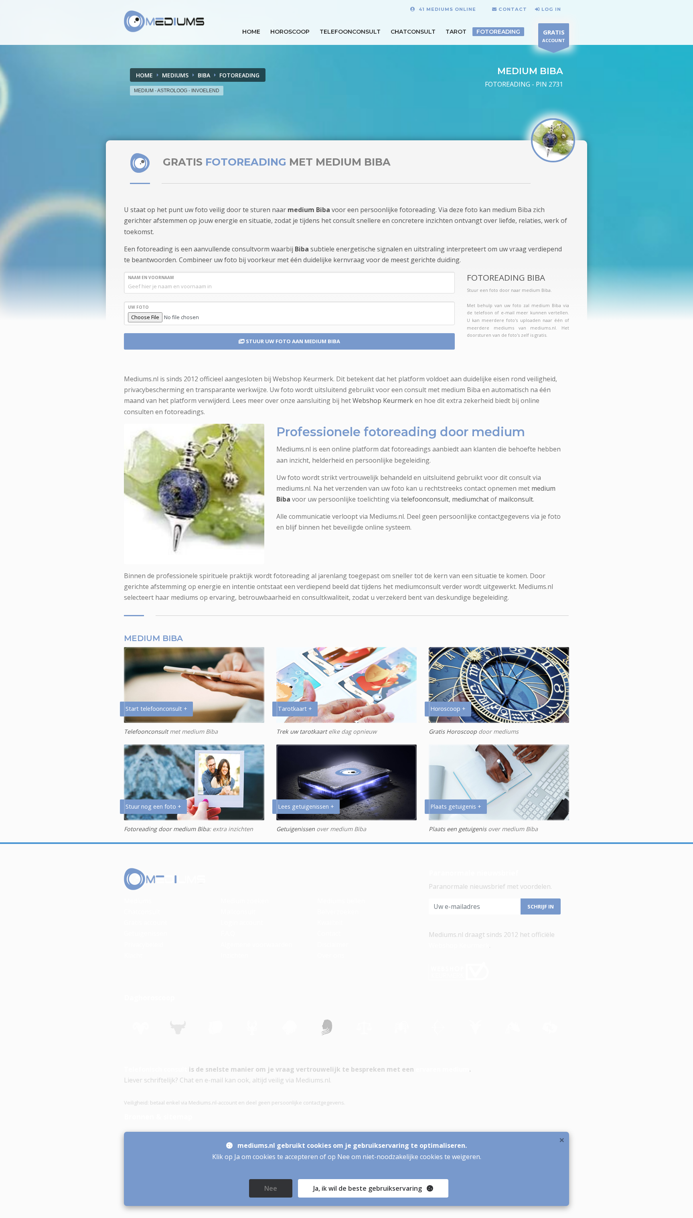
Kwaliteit (330, 922)
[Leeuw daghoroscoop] (289, 1027)
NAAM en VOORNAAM (151, 277)
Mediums (138, 900)
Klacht (133, 955)
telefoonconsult (425, 499)
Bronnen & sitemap (158, 1116)
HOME (251, 31)
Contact (328, 933)
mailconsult (515, 499)
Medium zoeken (245, 900)
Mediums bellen (341, 900)
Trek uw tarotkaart (301, 731)
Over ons (330, 955)
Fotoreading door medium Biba (166, 829)
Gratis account (145, 922)
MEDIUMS (175, 75)
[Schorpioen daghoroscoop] (401, 1027)
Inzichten (234, 955)
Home (144, 75)
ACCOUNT (553, 35)
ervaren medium (442, 1069)
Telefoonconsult (350, 31)
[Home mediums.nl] (165, 879)
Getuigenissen (295, 829)
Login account (242, 922)
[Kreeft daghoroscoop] (252, 1027)
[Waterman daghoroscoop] (513, 1027)
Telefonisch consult (155, 1069)
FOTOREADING (239, 75)
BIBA (204, 75)
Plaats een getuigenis (457, 829)
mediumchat (470, 499)
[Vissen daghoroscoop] (550, 1027)
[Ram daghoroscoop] (141, 1027)
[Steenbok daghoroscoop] (475, 1027)
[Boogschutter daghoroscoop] (438, 1027)
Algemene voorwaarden (256, 944)
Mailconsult (238, 911)
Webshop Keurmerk (383, 400)
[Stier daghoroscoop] (178, 1027)
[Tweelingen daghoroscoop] (215, 1027)
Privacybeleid (143, 944)
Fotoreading (498, 31)
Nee (270, 1188)
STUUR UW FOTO (292, 341)
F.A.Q (228, 933)
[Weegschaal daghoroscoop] (364, 1027)
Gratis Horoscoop (453, 731)
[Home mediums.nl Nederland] (164, 21)
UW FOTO (138, 307)
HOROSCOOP (290, 31)
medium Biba (309, 209)
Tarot (456, 31)
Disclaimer (333, 944)
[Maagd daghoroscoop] (327, 1027)
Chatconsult (413, 31)
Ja (367, 1188)
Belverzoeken (338, 911)
